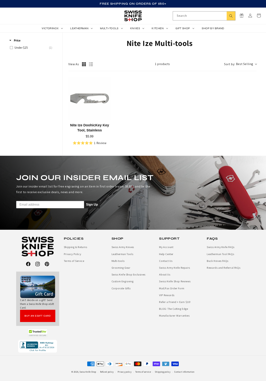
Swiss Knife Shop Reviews (174, 281)
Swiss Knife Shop (87, 371)
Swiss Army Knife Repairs (174, 267)
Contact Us (165, 261)
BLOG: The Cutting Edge (173, 309)
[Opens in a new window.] (38, 333)
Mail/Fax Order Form (171, 288)
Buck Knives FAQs (217, 261)
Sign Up (92, 204)
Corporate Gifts (121, 288)
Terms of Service (74, 261)
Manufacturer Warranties (174, 315)
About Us (164, 274)
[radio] (84, 64)
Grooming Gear (121, 267)
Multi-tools (118, 261)
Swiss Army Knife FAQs (220, 247)
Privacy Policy (72, 254)
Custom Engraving (123, 281)
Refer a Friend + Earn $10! (175, 302)
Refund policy (107, 371)
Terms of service (143, 371)
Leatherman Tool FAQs (220, 254)
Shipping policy (163, 371)
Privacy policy (125, 371)
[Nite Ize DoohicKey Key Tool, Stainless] (89, 98)
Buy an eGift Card (38, 316)
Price (16, 40)
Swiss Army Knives (123, 247)
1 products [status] (162, 64)
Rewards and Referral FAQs (223, 267)
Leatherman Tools (122, 254)
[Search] (231, 15)
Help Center (166, 254)
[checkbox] (32, 48)
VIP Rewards (166, 295)
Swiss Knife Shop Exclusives (128, 274)
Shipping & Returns (75, 247)
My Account (166, 247)
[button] (259, 15)
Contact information (184, 371)
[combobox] (204, 15)
